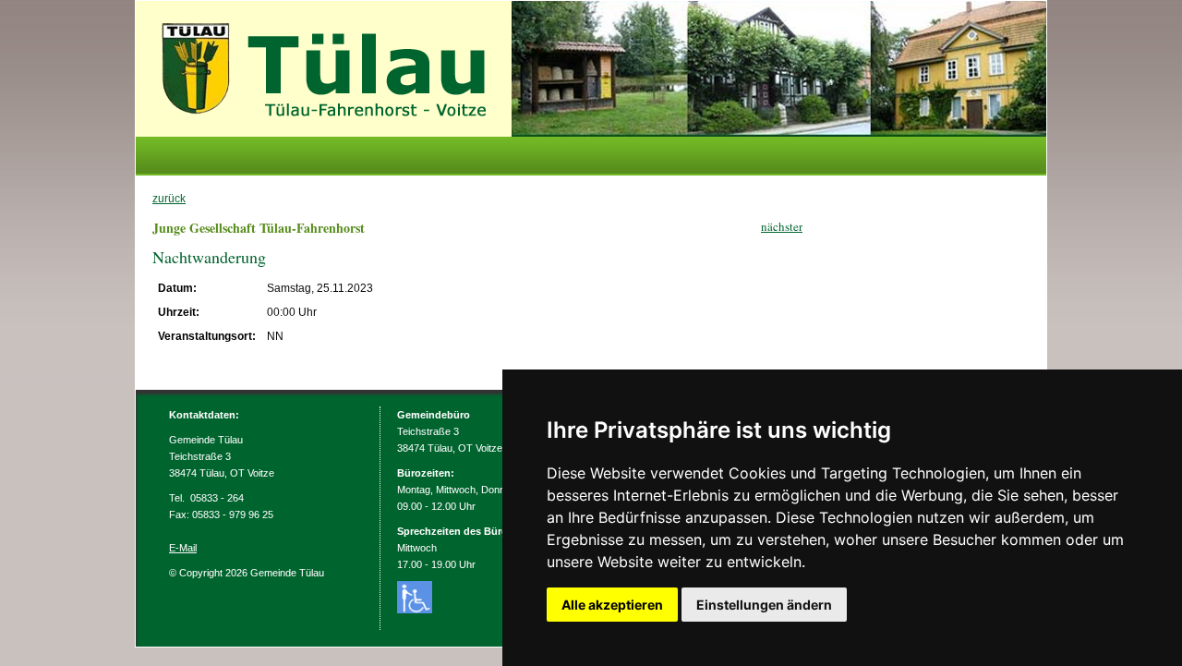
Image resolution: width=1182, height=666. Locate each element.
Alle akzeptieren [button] (612, 604)
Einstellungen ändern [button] (764, 604)
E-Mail (183, 547)
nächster (781, 226)
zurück (169, 198)
